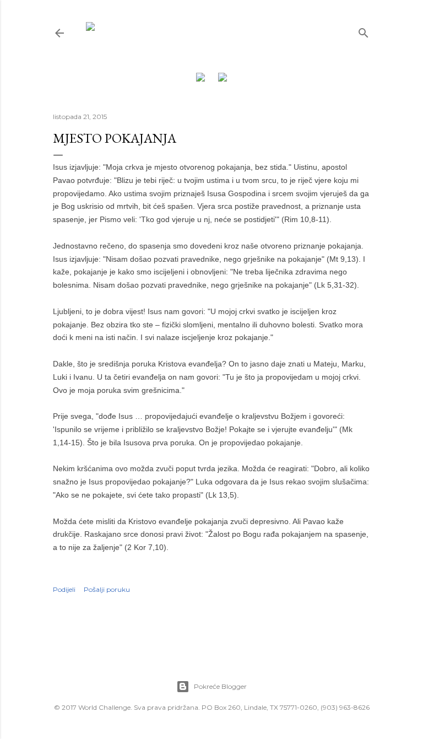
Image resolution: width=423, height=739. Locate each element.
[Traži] (363, 30)
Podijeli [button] (64, 589)
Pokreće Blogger (220, 686)
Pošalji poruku (107, 589)
